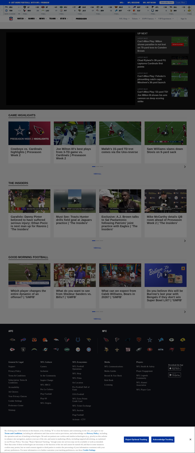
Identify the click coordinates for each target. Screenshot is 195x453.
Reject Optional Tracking (136, 438)
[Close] (190, 438)
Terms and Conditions (14, 430)
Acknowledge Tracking (163, 438)
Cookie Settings (30, 450)
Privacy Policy (96, 430)
